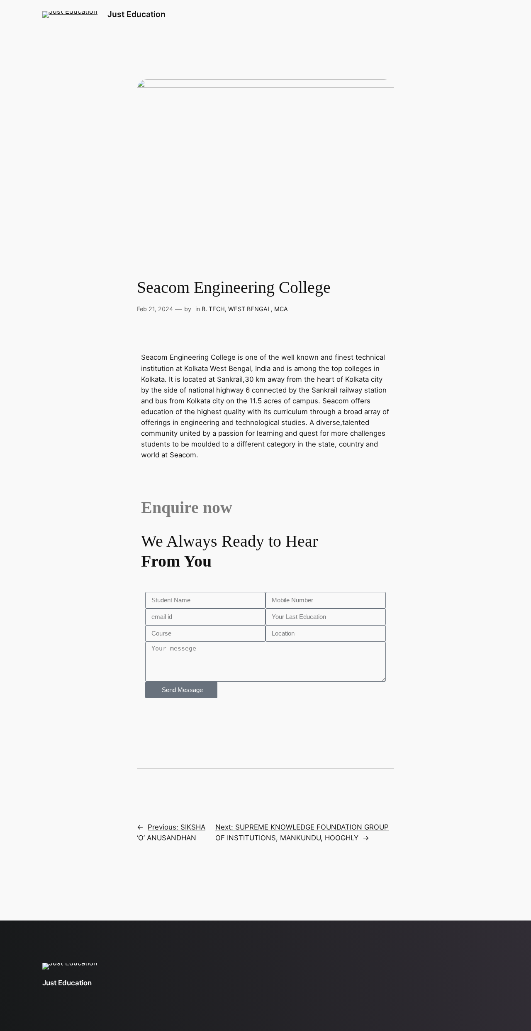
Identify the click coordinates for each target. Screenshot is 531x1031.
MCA (281, 308)
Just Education (136, 14)
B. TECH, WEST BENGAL (236, 308)
